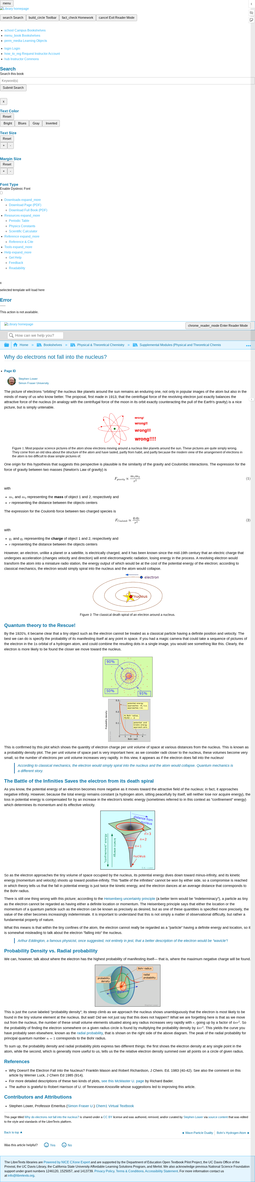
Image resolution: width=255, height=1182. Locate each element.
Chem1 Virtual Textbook (115, 1106)
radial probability (90, 1033)
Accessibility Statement (161, 1171)
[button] (16, 262)
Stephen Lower (28, 378)
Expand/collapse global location (248, 344)
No (70, 1145)
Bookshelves (53, 345)
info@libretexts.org (20, 1175)
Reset (7, 116)
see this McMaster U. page (123, 1081)
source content (218, 1117)
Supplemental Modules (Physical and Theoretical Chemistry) (182, 345)
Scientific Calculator (23, 231)
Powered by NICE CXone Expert (67, 1162)
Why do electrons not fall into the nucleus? (52, 1117)
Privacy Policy (104, 1171)
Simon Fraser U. (81, 1106)
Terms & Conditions (130, 1171)
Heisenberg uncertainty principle (129, 899)
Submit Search (13, 87)
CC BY (108, 1117)
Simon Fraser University (34, 383)
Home (24, 345)
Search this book (12, 73)
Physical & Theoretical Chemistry (100, 345)
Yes (52, 1145)
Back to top (11, 1132)
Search (11, 335)
